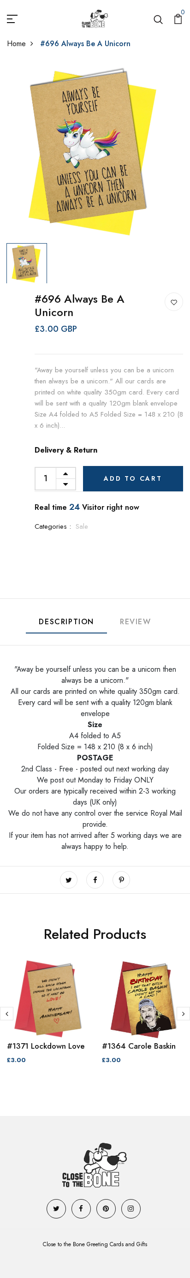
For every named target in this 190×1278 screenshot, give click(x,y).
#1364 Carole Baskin (139, 1045)
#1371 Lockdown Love (46, 1045)
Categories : (53, 526)
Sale (82, 526)
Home (16, 43)
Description (66, 621)
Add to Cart (133, 478)
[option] (95, 151)
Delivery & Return (66, 450)
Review (135, 621)
